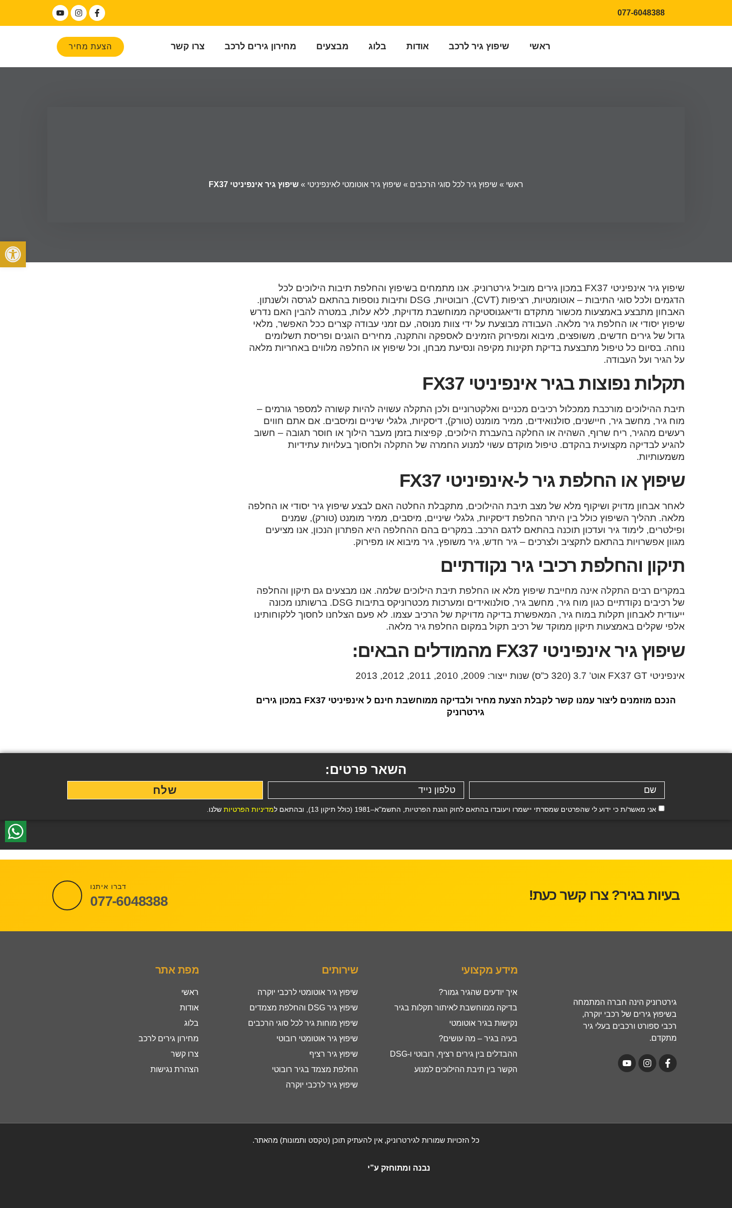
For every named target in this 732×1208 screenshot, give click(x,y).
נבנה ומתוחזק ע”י (398, 1168)
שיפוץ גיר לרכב (479, 46)
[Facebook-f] (97, 13)
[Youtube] (60, 13)
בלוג (377, 46)
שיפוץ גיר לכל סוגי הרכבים (453, 184)
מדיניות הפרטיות (249, 809)
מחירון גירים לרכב (260, 46)
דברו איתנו (108, 886)
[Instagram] (79, 13)
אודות (417, 46)
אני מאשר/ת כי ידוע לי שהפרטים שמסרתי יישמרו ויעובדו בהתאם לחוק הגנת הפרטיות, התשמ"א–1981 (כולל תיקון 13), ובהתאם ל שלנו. (431, 809)
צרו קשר (188, 46)
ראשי (539, 46)
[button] (13, 254)
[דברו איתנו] (67, 895)
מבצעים (332, 46)
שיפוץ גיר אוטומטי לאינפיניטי (354, 184)
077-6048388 (129, 901)
